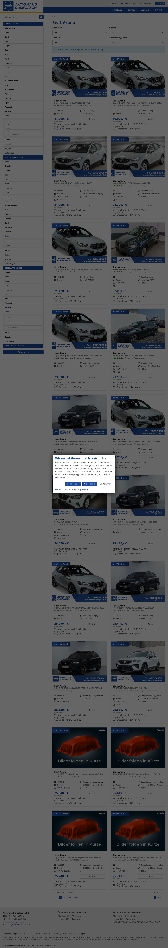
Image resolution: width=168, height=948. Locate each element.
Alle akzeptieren (73, 484)
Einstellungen (105, 484)
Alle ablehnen (89, 484)
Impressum (83, 489)
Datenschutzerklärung (65, 489)
